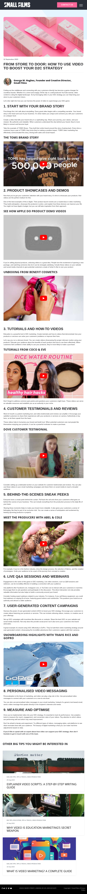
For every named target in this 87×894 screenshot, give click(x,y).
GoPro (43, 628)
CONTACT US (67, 5)
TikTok (42, 92)
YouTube (65, 92)
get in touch (17, 734)
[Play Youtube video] (43, 163)
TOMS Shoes (23, 128)
